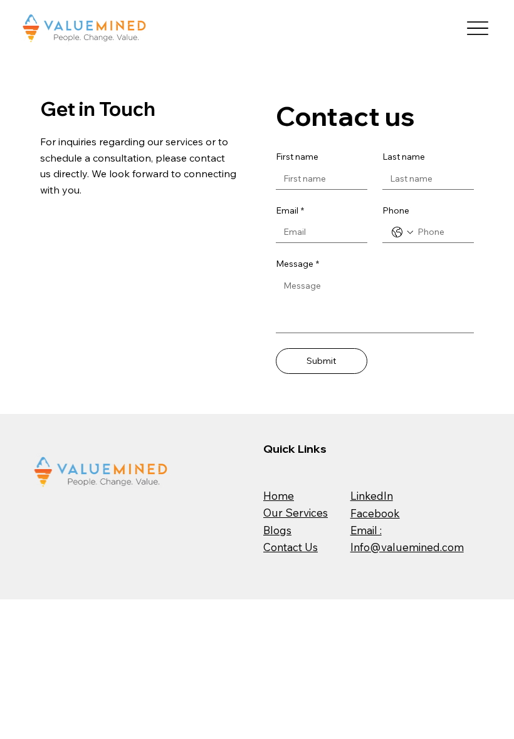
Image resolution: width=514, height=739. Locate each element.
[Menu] (477, 28)
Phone (395, 210)
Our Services (295, 512)
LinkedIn (371, 495)
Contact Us (290, 547)
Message (297, 263)
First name (297, 156)
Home (278, 495)
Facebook (375, 513)
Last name (403, 156)
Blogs (277, 530)
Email (290, 210)
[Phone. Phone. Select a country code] (402, 232)
